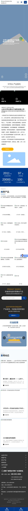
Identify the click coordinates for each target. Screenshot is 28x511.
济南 (17, 502)
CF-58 (20, 284)
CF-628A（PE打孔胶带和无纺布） (20, 232)
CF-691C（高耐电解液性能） (6, 232)
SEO (20, 502)
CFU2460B (6, 249)
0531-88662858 (10, 482)
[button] (26, 74)
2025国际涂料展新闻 (9, 438)
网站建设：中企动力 (11, 502)
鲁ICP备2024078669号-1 (14, 500)
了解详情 (6, 385)
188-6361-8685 (16, 474)
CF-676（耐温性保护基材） (6, 284)
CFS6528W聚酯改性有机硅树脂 (6, 215)
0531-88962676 (8, 485)
